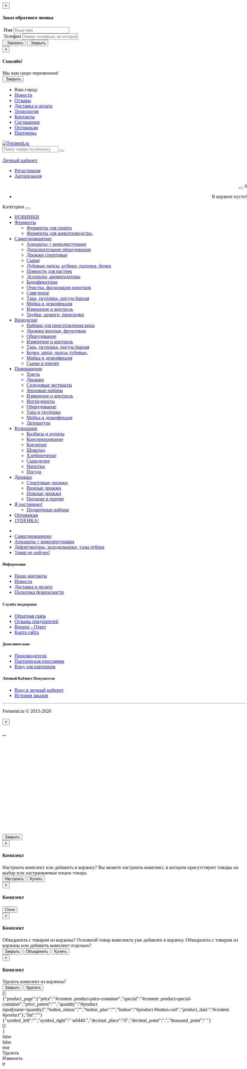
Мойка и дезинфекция (49, 303)
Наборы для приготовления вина (61, 325)
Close (10, 909)
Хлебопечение (41, 455)
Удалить (33, 987)
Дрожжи (35, 379)
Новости (23, 581)
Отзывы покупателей (36, 621)
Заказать (14, 43)
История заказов (31, 695)
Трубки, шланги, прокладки (55, 314)
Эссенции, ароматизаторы (53, 276)
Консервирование (45, 439)
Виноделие (25, 320)
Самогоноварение (33, 238)
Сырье (33, 260)
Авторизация (28, 176)
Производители (30, 655)
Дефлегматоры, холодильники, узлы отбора (59, 547)
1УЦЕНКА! (26, 520)
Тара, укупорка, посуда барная (58, 298)
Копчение (37, 444)
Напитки (36, 466)
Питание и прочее (45, 498)
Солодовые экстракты (49, 385)
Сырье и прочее (43, 363)
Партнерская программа (39, 661)
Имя (7, 30)
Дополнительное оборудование (59, 249)
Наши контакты (30, 575)
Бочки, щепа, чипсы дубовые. (57, 352)
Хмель (33, 374)
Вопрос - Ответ (30, 626)
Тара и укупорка (44, 412)
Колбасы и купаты (45, 433)
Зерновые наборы (45, 390)
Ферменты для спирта (49, 227)
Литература (38, 422)
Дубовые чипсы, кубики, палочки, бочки (69, 265)
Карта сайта (26, 632)
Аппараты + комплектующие (56, 244)
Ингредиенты (41, 401)
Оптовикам (26, 515)
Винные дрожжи (44, 488)
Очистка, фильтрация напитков (59, 287)
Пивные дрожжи (44, 493)
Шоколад (36, 450)
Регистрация (27, 170)
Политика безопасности (39, 592)
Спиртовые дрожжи (47, 482)
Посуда (34, 471)
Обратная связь (30, 616)
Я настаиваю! (28, 504)
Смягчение (38, 292)
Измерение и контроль (50, 309)
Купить (36, 879)
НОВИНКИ (26, 217)
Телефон (11, 36)
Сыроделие (38, 460)
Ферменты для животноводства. (60, 233)
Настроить (14, 879)
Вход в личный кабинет (39, 690)
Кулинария (25, 428)
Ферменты (25, 222)
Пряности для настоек (49, 271)
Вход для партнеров (34, 666)
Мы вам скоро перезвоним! (30, 73)
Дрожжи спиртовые (47, 254)
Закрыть (38, 43)
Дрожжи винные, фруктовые (56, 330)
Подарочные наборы (48, 509)
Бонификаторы (42, 282)
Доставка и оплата (33, 586)
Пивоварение (28, 368)
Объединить (37, 951)
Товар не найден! (32, 552)
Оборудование (41, 336)
